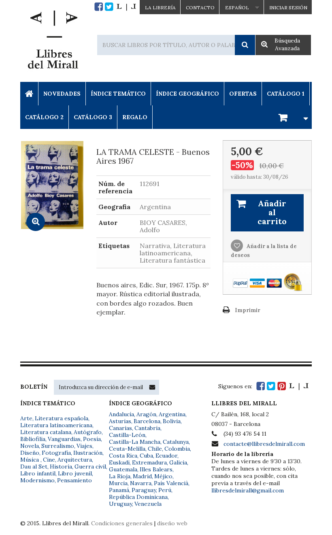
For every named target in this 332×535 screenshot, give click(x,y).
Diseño (29, 452)
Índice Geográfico (187, 93)
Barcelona (147, 421)
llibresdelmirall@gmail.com (247, 490)
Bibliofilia (32, 439)
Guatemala (123, 469)
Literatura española (61, 418)
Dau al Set (33, 466)
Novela (29, 445)
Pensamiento (74, 480)
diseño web (172, 523)
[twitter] (109, 6)
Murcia (118, 483)
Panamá (119, 490)
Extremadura (149, 462)
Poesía (92, 439)
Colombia (177, 448)
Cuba (146, 455)
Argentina (172, 414)
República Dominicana (138, 497)
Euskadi (119, 462)
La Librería (160, 7)
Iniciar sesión (288, 7)
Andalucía (121, 414)
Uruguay (120, 503)
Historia (61, 466)
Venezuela (148, 503)
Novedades (62, 93)
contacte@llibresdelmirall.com (264, 443)
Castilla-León (127, 435)
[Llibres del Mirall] (52, 42)
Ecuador (166, 455)
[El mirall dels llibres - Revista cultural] (126, 6)
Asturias (120, 421)
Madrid (142, 476)
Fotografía (56, 452)
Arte (26, 418)
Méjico (163, 476)
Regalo (134, 117)
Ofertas (243, 93)
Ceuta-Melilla (127, 448)
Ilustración (87, 452)
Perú (164, 490)
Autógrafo (88, 432)
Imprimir (247, 310)
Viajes (84, 445)
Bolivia (172, 421)
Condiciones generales (122, 523)
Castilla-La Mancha (134, 441)
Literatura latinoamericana (56, 425)
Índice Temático (118, 93)
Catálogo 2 (44, 117)
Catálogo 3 (93, 117)
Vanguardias (64, 439)
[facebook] (98, 6)
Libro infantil (37, 473)
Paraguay (144, 490)
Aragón (146, 414)
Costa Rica (123, 455)
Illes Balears (156, 469)
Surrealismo (57, 445)
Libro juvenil (75, 473)
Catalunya (176, 441)
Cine (49, 459)
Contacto (200, 7)
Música (30, 459)
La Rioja (119, 476)
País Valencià (171, 483)
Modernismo (37, 480)
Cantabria (147, 428)
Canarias (120, 428)
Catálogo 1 (285, 93)
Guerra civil (90, 466)
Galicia (178, 462)
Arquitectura (74, 459)
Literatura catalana (45, 432)
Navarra (140, 483)
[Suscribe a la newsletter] (152, 387)
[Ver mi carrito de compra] (292, 116)
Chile (155, 448)
